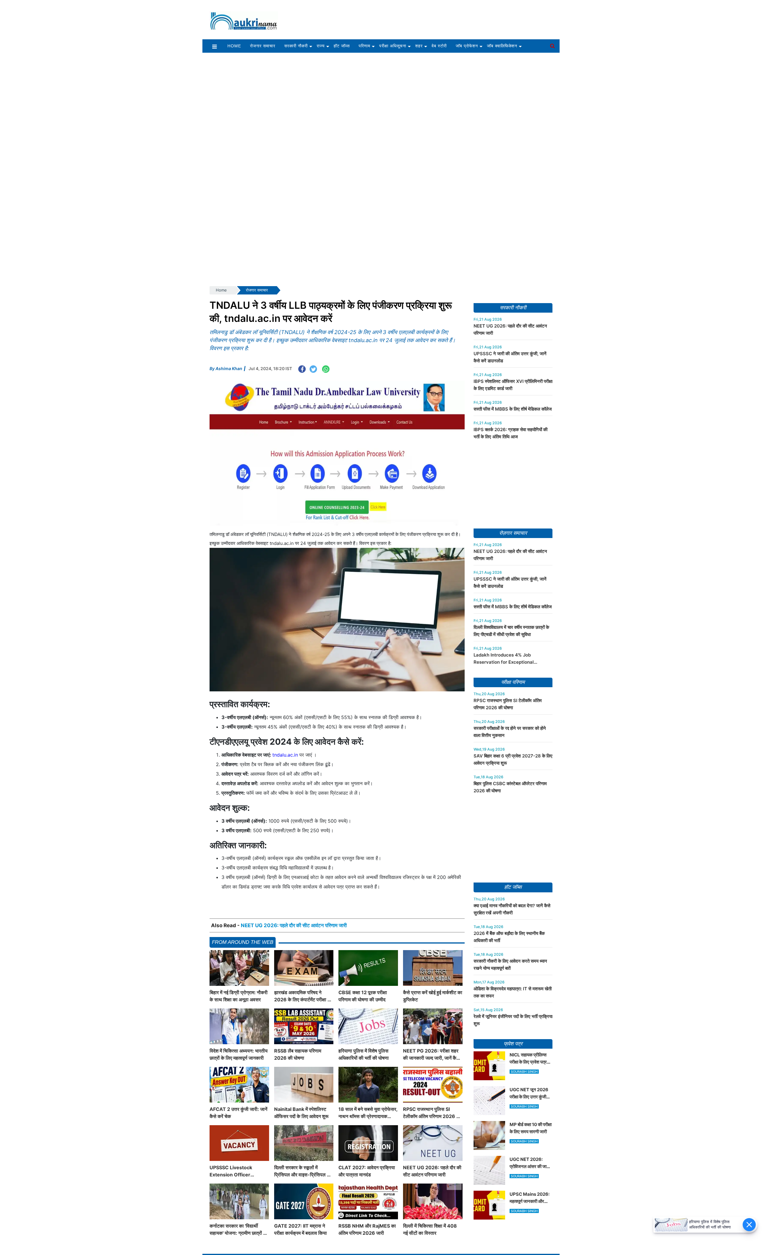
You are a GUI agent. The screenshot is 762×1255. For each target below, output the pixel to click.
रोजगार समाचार (262, 45)
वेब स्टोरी (439, 45)
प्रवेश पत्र (513, 1044)
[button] (214, 46)
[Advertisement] (422, 17)
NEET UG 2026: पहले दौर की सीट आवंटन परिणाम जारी (294, 925)
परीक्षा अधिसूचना (392, 45)
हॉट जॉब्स (342, 45)
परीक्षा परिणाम (513, 682)
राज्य (321, 45)
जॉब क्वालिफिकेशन (502, 45)
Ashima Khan (229, 368)
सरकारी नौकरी (296, 45)
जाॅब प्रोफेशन (467, 45)
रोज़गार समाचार (513, 533)
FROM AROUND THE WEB (242, 942)
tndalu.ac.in (285, 755)
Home (234, 45)
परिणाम (364, 45)
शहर (419, 45)
